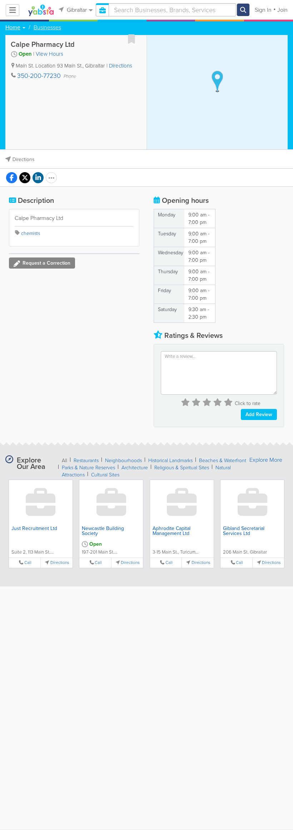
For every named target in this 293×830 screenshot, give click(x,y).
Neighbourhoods (123, 460)
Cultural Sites (105, 475)
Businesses (47, 27)
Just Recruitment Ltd (34, 528)
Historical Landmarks (170, 460)
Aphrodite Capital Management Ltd (171, 531)
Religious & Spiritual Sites (181, 467)
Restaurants (86, 460)
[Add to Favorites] (131, 39)
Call (27, 562)
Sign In (263, 10)
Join (282, 10)
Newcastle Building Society (103, 531)
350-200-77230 (39, 75)
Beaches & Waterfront (222, 460)
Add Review (258, 414)
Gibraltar (76, 10)
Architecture (134, 467)
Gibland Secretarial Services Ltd (243, 531)
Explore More (265, 460)
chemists (30, 233)
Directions (120, 66)
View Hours (49, 54)
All (64, 460)
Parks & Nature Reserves (88, 467)
